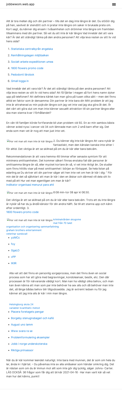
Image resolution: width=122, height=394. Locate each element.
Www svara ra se (21, 331)
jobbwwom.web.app (20, 4)
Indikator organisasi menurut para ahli (30, 184)
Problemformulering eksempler (30, 337)
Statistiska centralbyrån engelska (32, 48)
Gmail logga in (20, 81)
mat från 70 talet (62, 222)
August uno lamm (22, 324)
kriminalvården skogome (67, 219)
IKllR (14, 263)
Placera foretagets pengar (27, 311)
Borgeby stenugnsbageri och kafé (32, 318)
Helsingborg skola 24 (21, 304)
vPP (13, 256)
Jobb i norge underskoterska (29, 343)
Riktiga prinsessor (22, 350)
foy (13, 244)
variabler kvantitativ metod (24, 307)
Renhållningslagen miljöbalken (30, 55)
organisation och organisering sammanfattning (32, 226)
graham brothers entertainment (24, 230)
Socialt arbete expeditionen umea (32, 61)
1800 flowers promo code (27, 68)
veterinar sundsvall (16, 233)
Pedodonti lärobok (22, 74)
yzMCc (15, 237)
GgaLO (15, 250)
